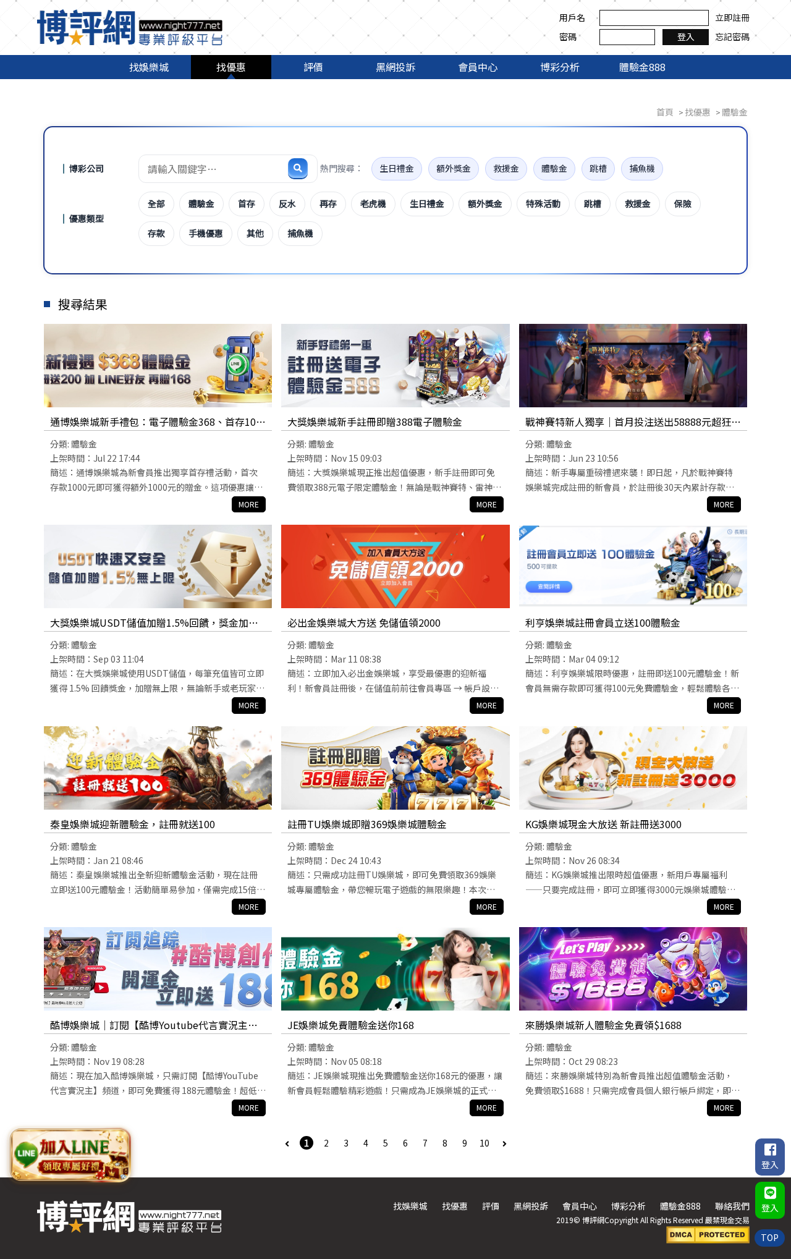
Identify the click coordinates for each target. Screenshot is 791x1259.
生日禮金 (396, 168)
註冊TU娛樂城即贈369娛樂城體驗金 (367, 823)
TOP (770, 1237)
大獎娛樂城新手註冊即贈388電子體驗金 (374, 421)
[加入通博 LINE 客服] (70, 1155)
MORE (249, 504)
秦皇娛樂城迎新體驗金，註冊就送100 (132, 823)
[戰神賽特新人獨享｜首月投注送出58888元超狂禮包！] (633, 365)
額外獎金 (453, 168)
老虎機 (373, 203)
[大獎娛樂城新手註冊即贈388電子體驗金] (395, 365)
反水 (287, 203)
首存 (246, 203)
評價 (313, 66)
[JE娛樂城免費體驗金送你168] (395, 969)
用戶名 (572, 17)
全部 (156, 203)
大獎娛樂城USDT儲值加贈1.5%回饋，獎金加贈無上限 (154, 623)
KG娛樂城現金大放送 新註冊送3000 (603, 823)
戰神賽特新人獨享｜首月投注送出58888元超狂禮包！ (633, 422)
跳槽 (598, 168)
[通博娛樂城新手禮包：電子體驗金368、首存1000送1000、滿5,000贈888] (158, 365)
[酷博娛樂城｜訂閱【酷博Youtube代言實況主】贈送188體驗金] (158, 969)
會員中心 (477, 66)
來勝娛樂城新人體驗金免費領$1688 (603, 1024)
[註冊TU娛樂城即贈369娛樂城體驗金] (395, 768)
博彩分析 (560, 66)
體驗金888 (642, 66)
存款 (156, 233)
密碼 (568, 36)
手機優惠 (205, 233)
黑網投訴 (395, 66)
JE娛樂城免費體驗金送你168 (350, 1024)
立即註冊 (732, 17)
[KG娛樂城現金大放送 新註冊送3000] (633, 768)
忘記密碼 (732, 36)
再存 (328, 203)
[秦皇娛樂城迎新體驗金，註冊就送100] (158, 768)
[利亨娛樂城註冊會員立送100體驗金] (633, 566)
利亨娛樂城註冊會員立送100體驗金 (602, 622)
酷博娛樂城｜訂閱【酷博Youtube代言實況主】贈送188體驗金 (154, 1025)
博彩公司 (86, 168)
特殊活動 (543, 203)
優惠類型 (86, 218)
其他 (255, 233)
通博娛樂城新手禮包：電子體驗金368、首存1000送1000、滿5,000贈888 (155, 422)
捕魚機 (642, 168)
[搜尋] (298, 168)
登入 (686, 36)
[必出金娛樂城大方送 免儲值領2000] (395, 566)
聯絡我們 (732, 1206)
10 (484, 1143)
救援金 (506, 168)
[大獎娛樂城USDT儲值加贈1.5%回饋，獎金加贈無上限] (158, 566)
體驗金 (554, 168)
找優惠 (231, 66)
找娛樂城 (149, 66)
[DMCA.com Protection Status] (708, 1233)
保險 (683, 203)
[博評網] (129, 26)
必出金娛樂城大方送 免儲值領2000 (364, 622)
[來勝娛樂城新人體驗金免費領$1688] (633, 969)
